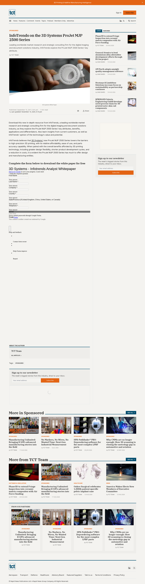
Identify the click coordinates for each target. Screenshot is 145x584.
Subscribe (50, 380)
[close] (142, 2)
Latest (98, 31)
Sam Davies (101, 62)
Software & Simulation (17, 483)
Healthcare (78, 483)
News (108, 483)
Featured (106, 31)
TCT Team (15, 55)
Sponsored (13, 30)
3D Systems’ (37, 140)
